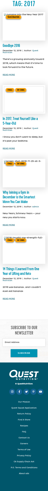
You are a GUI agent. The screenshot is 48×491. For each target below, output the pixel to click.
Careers (24, 444)
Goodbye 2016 (11, 46)
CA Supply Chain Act (24, 462)
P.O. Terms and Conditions (24, 468)
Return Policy (24, 414)
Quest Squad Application (24, 408)
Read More (9, 75)
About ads (24, 473)
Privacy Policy (24, 456)
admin (35, 207)
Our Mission (24, 402)
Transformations (13, 17)
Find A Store (24, 420)
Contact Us (24, 438)
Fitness (9, 90)
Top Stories (21, 90)
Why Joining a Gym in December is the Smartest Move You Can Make (19, 197)
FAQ (24, 432)
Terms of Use (24, 450)
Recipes (24, 426)
